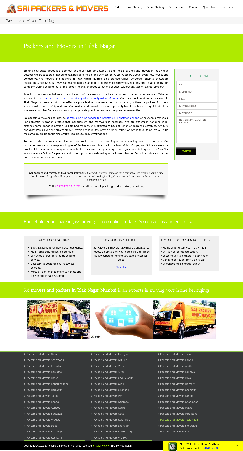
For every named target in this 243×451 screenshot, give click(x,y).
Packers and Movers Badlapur (44, 390)
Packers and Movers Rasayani (44, 437)
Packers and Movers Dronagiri (111, 425)
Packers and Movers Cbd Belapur (113, 378)
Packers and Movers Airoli (109, 372)
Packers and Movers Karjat (109, 407)
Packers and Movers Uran (108, 383)
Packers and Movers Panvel (42, 378)
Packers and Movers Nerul (41, 354)
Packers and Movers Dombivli (178, 383)
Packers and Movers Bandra (177, 395)
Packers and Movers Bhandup (44, 431)
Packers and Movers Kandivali (178, 372)
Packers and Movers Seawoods (45, 360)
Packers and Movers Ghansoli (111, 390)
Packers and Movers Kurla (175, 431)
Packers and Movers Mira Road (178, 413)
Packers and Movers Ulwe (108, 413)
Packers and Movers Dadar (42, 425)
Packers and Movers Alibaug (43, 407)
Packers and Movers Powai (176, 378)
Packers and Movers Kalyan (176, 360)
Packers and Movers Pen (108, 395)
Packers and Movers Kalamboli (111, 401)
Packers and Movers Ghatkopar (179, 401)
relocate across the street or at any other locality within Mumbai (78, 98)
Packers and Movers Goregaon (111, 354)
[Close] (236, 446)
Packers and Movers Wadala (43, 419)
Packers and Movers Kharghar (44, 366)
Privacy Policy (101, 445)
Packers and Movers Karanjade (111, 419)
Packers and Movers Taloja (42, 395)
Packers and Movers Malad (176, 407)
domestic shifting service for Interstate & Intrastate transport (102, 117)
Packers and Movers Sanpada (44, 413)
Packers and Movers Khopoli (43, 401)
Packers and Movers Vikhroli (110, 437)
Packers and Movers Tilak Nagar (179, 419)
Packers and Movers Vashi (109, 366)
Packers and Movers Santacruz (178, 425)
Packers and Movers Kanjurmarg (112, 431)
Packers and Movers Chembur (178, 390)
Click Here (121, 267)
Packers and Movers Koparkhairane (47, 383)
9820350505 (211, 448)
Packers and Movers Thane (176, 354)
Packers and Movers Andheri (177, 366)
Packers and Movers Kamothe (44, 372)
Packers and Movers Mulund (110, 360)
